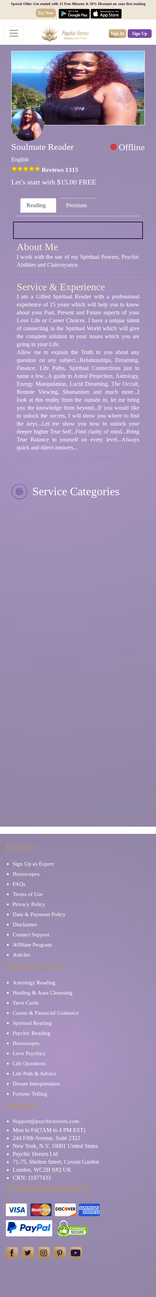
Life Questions (29, 1063)
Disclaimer (25, 924)
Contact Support (31, 934)
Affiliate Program (32, 945)
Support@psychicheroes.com (46, 1121)
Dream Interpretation (36, 1084)
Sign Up (139, 33)
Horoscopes (26, 874)
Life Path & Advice (34, 1073)
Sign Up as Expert (33, 864)
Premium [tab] (76, 205)
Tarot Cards (26, 1003)
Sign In (117, 33)
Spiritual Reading (32, 1023)
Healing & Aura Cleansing (43, 993)
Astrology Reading (34, 982)
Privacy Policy (29, 904)
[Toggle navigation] (14, 33)
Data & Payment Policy (39, 914)
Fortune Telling (30, 1094)
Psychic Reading (31, 1033)
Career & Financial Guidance (46, 1013)
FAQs (19, 884)
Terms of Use (28, 894)
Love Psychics (29, 1053)
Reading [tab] (36, 205)
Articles (21, 955)
